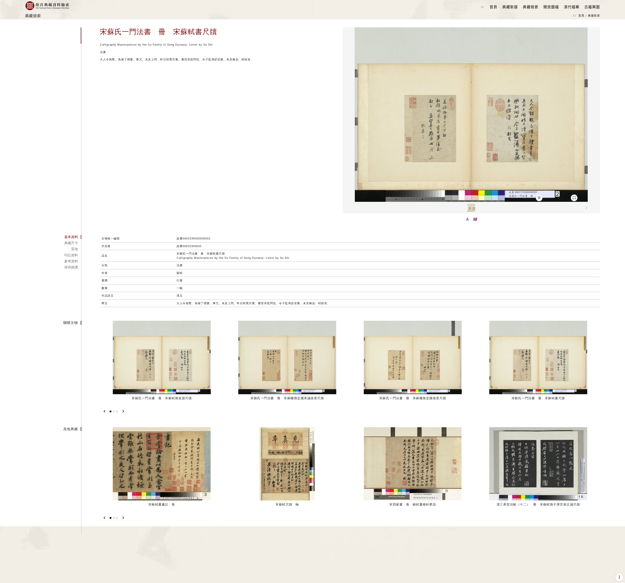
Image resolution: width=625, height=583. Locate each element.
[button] (467, 219)
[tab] (53, 237)
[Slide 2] (114, 411)
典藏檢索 (594, 15)
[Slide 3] (117, 411)
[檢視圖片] (471, 208)
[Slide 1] (110, 411)
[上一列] (345, 208)
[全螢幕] (574, 197)
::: (482, 7)
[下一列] (597, 208)
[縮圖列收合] (539, 197)
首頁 (581, 15)
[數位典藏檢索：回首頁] (47, 6)
